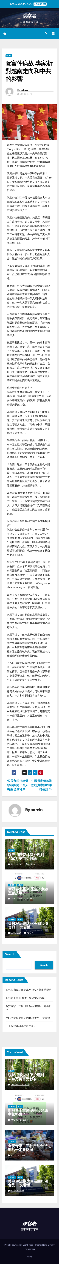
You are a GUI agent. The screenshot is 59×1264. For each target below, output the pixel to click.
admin (24, 90)
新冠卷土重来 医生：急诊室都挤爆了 (28, 891)
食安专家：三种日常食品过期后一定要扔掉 (29, 1148)
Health (12, 885)
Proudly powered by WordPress (19, 1245)
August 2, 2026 (19, 1120)
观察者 (29, 16)
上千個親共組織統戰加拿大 (21, 1026)
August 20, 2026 (20, 1084)
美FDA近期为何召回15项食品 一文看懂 (28, 925)
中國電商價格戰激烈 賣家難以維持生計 (41, 785)
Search (10, 954)
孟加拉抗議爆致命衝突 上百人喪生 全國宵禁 (17, 785)
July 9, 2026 (17, 1191)
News (8, 56)
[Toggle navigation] (53, 34)
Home (29, 1257)
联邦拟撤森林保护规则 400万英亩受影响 (26, 856)
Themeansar (29, 1249)
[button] (46, 33)
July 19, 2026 (18, 1155)
